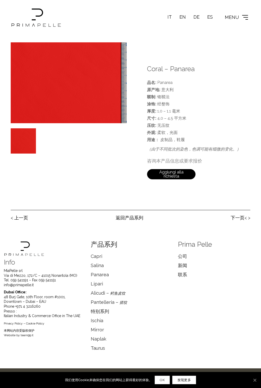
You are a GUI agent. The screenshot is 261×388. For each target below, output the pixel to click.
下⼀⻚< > (240, 217)
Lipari (97, 283)
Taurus (98, 348)
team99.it (27, 335)
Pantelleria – (109, 302)
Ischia (97, 320)
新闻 (182, 265)
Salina (97, 265)
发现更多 (184, 380)
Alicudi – (108, 293)
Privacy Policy (13, 323)
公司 (182, 256)
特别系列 (100, 311)
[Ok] (254, 380)
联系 (182, 274)
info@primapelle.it (19, 285)
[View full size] (17, 50)
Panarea (100, 274)
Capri (96, 256)
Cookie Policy (35, 323)
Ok (162, 380)
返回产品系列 (129, 217)
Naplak (98, 339)
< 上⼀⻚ (19, 217)
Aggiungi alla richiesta (171, 174)
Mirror (97, 329)
